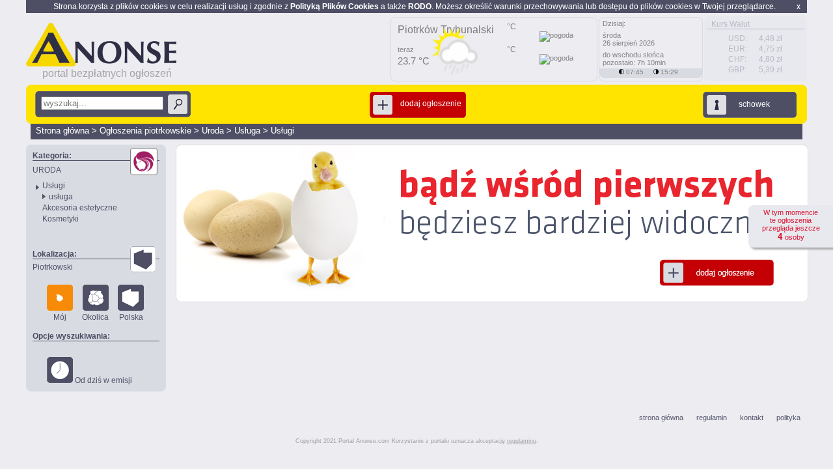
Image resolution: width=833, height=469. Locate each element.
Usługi (282, 130)
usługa (61, 196)
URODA (47, 170)
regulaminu (521, 441)
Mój (59, 317)
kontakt (751, 417)
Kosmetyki (60, 218)
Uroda (213, 130)
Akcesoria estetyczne (79, 207)
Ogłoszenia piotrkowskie (145, 130)
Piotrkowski (53, 267)
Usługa (247, 130)
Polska (131, 317)
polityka (788, 417)
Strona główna (62, 130)
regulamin (711, 417)
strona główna (661, 417)
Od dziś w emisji (102, 380)
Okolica (95, 317)
